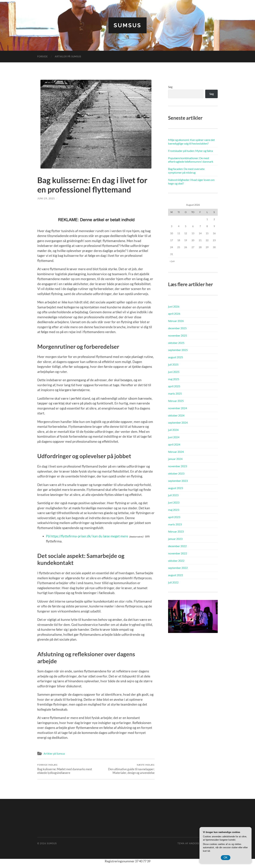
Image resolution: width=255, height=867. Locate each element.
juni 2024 (173, 437)
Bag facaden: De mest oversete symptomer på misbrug (186, 170)
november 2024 (177, 408)
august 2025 (175, 357)
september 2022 (178, 567)
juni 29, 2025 (46, 198)
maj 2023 (173, 509)
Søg (170, 86)
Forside (42, 56)
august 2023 (175, 488)
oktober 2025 (176, 342)
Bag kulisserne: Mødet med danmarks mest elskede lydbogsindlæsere (64, 769)
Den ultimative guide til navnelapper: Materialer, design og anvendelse (131, 769)
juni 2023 (173, 502)
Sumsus (127, 25)
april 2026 (174, 313)
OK (226, 857)
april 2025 (174, 386)
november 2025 (177, 335)
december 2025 (177, 328)
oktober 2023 (176, 473)
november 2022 (177, 553)
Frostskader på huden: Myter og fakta (190, 150)
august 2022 (175, 575)
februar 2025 (176, 400)
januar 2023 (175, 538)
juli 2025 (173, 364)
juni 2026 (173, 306)
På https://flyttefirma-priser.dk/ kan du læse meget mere (87, 536)
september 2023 (178, 480)
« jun (172, 261)
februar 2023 (176, 531)
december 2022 (177, 546)
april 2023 (174, 517)
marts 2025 (175, 393)
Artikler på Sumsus (68, 56)
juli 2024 (173, 429)
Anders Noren (199, 843)
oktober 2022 (176, 560)
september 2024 (178, 422)
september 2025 (178, 349)
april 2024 (174, 444)
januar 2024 (175, 458)
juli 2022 (173, 582)
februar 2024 (176, 451)
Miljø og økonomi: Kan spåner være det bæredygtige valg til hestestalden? (191, 141)
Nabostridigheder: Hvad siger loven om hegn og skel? (191, 181)
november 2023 (177, 466)
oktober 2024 (176, 415)
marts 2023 (175, 524)
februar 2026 (176, 320)
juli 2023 (173, 495)
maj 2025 (173, 379)
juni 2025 (173, 371)
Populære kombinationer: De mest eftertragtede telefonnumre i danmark (190, 159)
